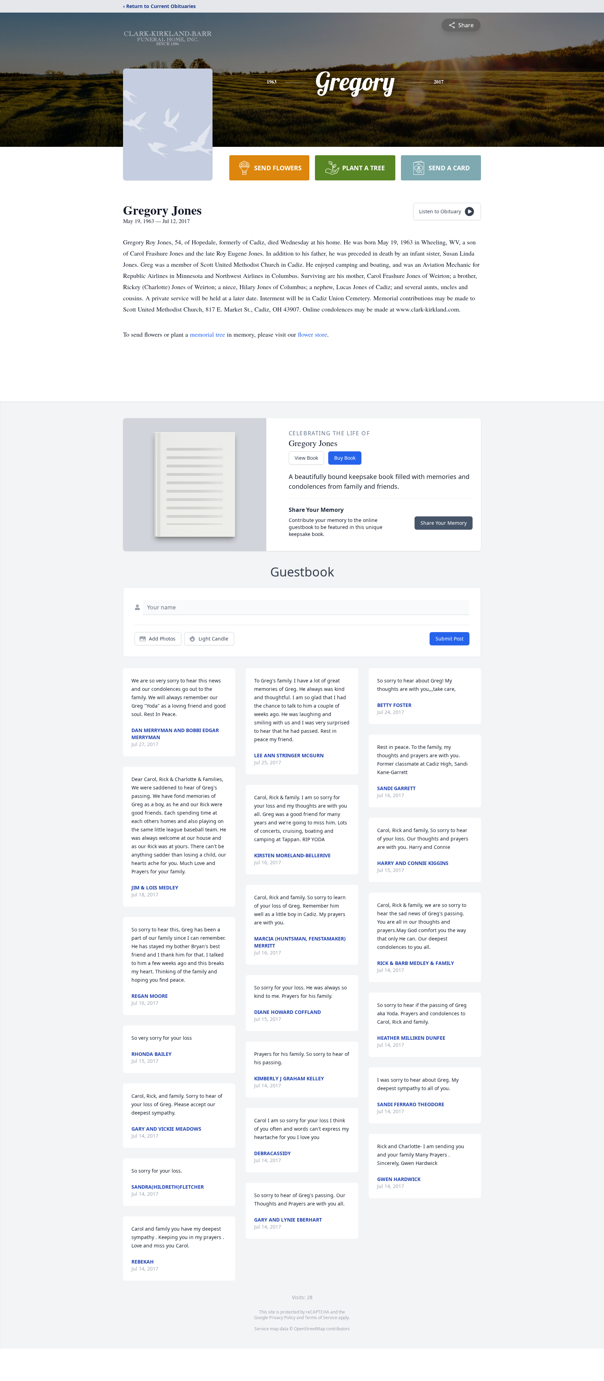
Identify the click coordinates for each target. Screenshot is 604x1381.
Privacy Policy (282, 1318)
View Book (306, 458)
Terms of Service (321, 1318)
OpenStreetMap (309, 1329)
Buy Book (344, 458)
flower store (312, 334)
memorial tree (207, 334)
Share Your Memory (443, 523)
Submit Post (449, 638)
